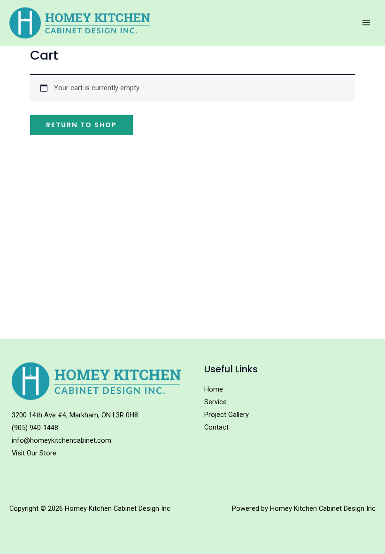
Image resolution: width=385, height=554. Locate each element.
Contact (216, 427)
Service (215, 402)
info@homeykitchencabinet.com (61, 440)
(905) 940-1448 (35, 427)
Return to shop (81, 125)
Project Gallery (226, 414)
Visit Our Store (34, 453)
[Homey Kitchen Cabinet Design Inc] (79, 23)
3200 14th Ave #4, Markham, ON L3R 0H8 (75, 415)
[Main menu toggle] (366, 22)
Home (213, 389)
